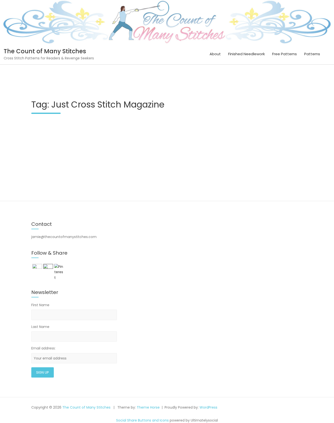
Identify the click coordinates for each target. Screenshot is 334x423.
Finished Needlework (246, 53)
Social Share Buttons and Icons (142, 420)
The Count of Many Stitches (45, 51)
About (215, 53)
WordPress (208, 407)
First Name (40, 305)
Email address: (43, 348)
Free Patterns (284, 53)
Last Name (40, 326)
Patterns (312, 53)
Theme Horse (148, 407)
